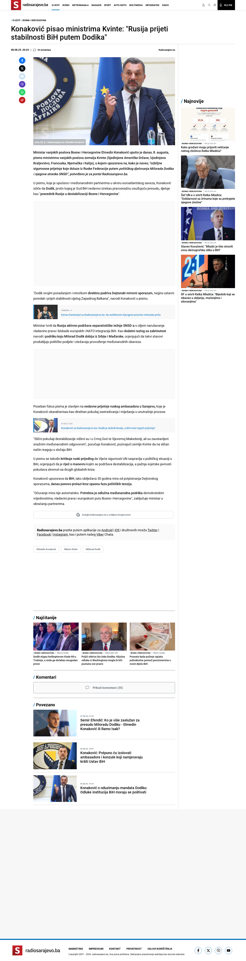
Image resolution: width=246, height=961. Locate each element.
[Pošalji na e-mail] (22, 76)
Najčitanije (46, 617)
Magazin (96, 5)
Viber (100, 534)
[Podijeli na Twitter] (22, 68)
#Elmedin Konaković (46, 549)
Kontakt (115, 948)
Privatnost (134, 948)
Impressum (96, 948)
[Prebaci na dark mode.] (204, 5)
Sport (107, 5)
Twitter (152, 530)
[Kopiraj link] (22, 100)
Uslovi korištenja (159, 948)
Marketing (76, 948)
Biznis (65, 5)
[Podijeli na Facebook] (22, 60)
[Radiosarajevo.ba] (36, 950)
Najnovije (194, 101)
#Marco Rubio (71, 549)
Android (107, 530)
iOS (117, 530)
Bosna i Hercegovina (34, 20)
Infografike (152, 5)
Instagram (60, 534)
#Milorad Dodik (93, 549)
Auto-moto (120, 5)
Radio (165, 5)
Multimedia (136, 5)
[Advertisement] (104, 243)
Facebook (44, 534)
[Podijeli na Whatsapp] (22, 92)
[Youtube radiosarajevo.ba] (228, 950)
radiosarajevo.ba (100, 954)
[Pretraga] (209, 5)
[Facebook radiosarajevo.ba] (198, 950)
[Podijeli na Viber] (22, 84)
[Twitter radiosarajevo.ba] (208, 950)
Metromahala (80, 5)
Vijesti (56, 5)
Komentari (46, 677)
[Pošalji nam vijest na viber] (218, 950)
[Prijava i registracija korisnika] (215, 5)
